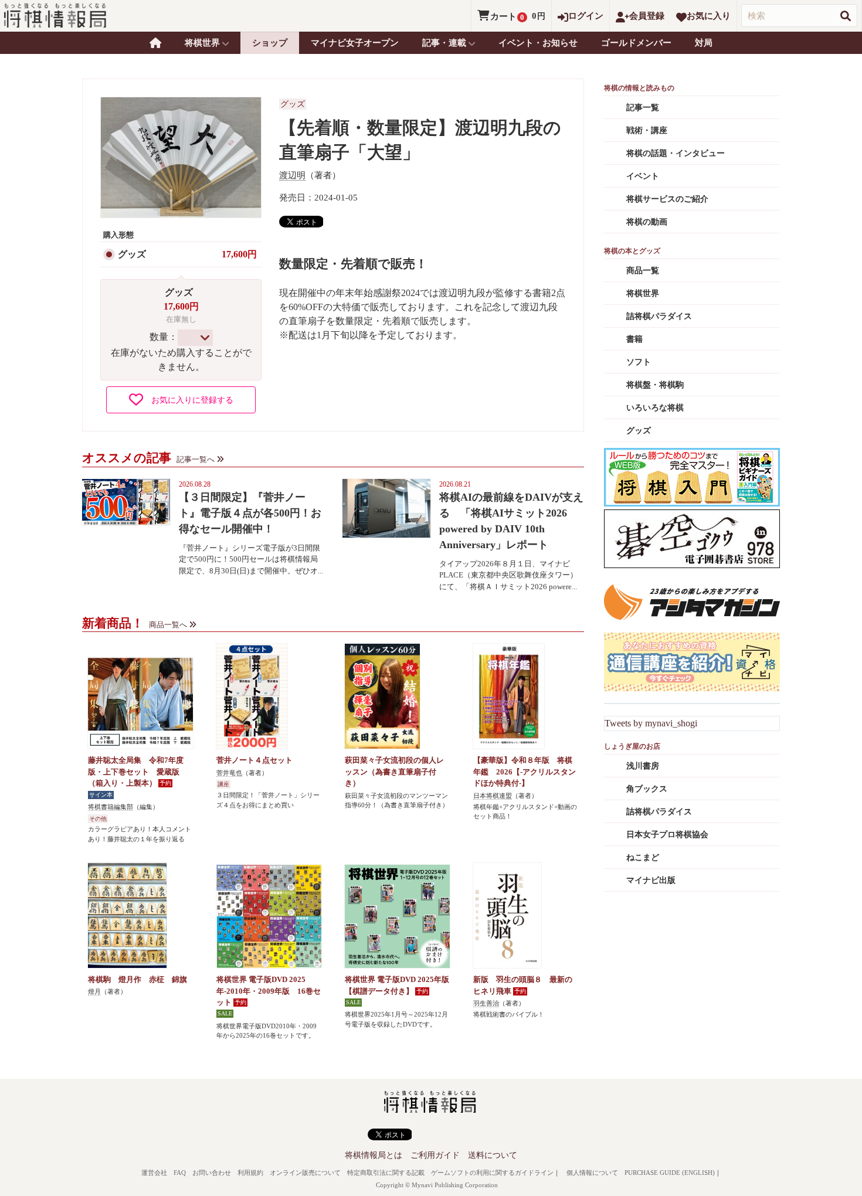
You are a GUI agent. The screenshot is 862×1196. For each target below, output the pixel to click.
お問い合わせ (211, 1172)
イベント (642, 176)
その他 (98, 819)
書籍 (634, 339)
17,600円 (239, 254)
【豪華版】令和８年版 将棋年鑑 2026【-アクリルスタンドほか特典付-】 (524, 771)
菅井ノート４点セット (254, 760)
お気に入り (709, 16)
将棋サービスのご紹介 (667, 199)
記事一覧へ (196, 459)
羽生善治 (486, 1003)
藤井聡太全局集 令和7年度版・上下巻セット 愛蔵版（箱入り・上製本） (136, 771)
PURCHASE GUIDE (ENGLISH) (670, 1172)
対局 (703, 42)
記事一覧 (642, 107)
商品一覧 (642, 270)
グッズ (132, 254)
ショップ (269, 42)
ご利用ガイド (435, 1155)
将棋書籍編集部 (110, 806)
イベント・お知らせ (538, 42)
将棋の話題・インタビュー (675, 153)
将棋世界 (642, 293)
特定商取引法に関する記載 (386, 1172)
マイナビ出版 (651, 880)
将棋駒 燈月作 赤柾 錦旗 (137, 979)
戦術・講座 (646, 130)
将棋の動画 (646, 222)
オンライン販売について (305, 1172)
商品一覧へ (168, 624)
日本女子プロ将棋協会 (667, 834)
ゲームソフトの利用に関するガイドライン (492, 1172)
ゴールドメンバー (636, 42)
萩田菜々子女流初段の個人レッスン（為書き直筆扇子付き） (394, 771)
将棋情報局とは (373, 1155)
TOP (155, 43)
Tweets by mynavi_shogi (651, 723)
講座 (223, 784)
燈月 (94, 991)
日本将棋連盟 (492, 795)
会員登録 (646, 16)
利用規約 (250, 1172)
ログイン (585, 16)
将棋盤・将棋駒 (655, 384)
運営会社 (154, 1172)
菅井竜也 (229, 772)
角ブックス (646, 788)
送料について (492, 1155)
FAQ (180, 1172)
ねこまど (642, 857)
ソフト (638, 362)
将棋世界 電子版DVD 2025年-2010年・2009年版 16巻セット (268, 991)
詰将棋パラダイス (659, 316)
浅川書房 (642, 766)
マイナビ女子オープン (355, 42)
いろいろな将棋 (655, 407)
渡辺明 (292, 175)
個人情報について (592, 1172)
